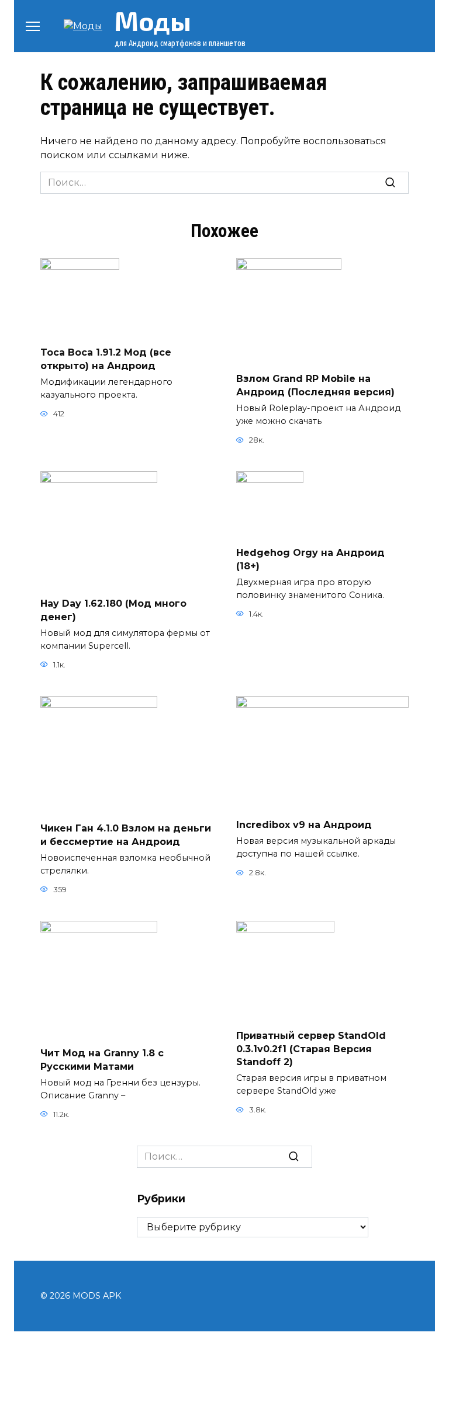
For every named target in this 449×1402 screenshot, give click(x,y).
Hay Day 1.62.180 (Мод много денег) (113, 610)
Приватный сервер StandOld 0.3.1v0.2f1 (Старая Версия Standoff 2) (311, 1048)
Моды (153, 20)
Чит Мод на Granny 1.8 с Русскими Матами (102, 1059)
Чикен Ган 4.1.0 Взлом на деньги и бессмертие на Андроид (125, 835)
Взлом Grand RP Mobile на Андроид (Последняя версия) (315, 385)
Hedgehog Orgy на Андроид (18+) (310, 559)
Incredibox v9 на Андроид (304, 824)
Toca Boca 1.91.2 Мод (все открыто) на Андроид (105, 359)
